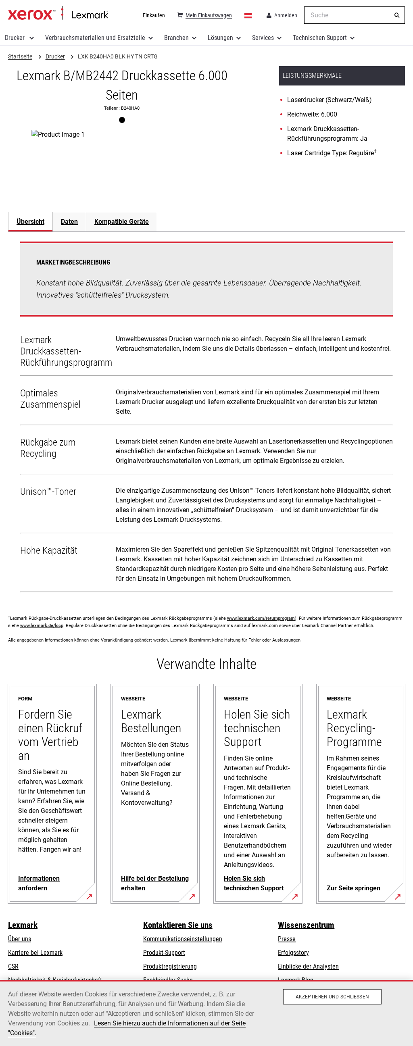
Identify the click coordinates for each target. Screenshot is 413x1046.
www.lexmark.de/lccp (41, 625)
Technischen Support (320, 38)
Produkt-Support (164, 952)
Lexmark (23, 925)
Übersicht (30, 221)
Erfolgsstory (293, 952)
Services (263, 38)
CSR (13, 966)
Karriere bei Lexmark (35, 952)
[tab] (30, 221)
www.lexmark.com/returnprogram (261, 618)
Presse (287, 939)
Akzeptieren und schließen (332, 997)
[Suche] (397, 15)
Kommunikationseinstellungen (182, 939)
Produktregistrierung (170, 966)
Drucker (15, 38)
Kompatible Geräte (121, 221)
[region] (206, 1013)
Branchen (176, 38)
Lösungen (220, 38)
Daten (69, 221)
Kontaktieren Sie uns (178, 925)
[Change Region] (248, 15)
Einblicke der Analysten (308, 966)
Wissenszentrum (306, 925)
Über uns (19, 939)
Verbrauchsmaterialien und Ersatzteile (95, 38)
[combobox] (354, 15)
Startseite (58, 13)
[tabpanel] (206, 418)
